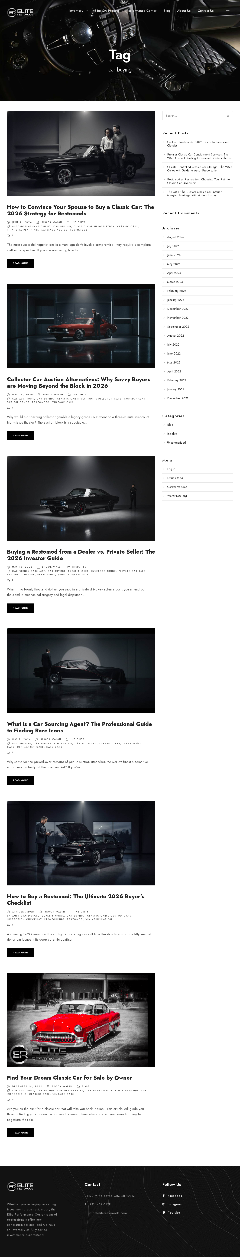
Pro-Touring (54, 919)
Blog (167, 10)
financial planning (22, 230)
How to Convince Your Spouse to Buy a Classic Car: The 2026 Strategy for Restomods (80, 210)
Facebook (175, 1196)
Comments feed (177, 487)
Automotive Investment (31, 226)
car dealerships (70, 1090)
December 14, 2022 (27, 1086)
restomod (75, 919)
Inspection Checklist (24, 919)
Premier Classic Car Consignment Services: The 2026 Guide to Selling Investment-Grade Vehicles (199, 156)
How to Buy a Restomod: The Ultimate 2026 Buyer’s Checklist (75, 899)
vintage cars (63, 402)
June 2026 (174, 255)
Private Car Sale (132, 571)
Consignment (135, 398)
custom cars (121, 915)
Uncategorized (176, 443)
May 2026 (173, 264)
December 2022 (178, 309)
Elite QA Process (107, 10)
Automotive (21, 743)
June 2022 (174, 354)
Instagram (174, 1204)
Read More (20, 263)
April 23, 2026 (23, 911)
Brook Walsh (52, 222)
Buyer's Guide (53, 915)
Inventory (76, 10)
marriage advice (54, 230)
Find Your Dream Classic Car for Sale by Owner (69, 1078)
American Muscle (26, 915)
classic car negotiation (94, 226)
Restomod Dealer (21, 574)
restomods (79, 230)
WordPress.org (177, 496)
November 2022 (178, 318)
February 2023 (176, 291)
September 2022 (178, 327)
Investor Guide (103, 571)
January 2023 (175, 300)
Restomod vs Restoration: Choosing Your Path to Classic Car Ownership (198, 181)
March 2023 (175, 282)
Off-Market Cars (30, 747)
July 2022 (173, 345)
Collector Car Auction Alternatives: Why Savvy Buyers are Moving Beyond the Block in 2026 (78, 382)
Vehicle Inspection (73, 574)
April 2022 (174, 371)
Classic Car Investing (75, 398)
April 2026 (174, 273)
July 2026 (173, 246)
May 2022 (173, 362)
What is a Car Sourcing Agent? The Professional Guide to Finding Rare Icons (79, 727)
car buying (62, 226)
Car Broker (43, 743)
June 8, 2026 (22, 222)
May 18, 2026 (22, 567)
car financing (127, 1090)
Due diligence (18, 402)
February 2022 (176, 380)
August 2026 (175, 237)
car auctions (23, 398)
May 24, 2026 (22, 394)
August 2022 (175, 336)
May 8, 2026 (21, 739)
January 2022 (175, 389)
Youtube (174, 1212)
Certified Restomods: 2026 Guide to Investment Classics (198, 144)
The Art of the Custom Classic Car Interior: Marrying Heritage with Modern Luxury (195, 193)
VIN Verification (99, 919)
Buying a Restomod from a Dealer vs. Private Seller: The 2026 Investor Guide (81, 555)
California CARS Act (28, 571)
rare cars (54, 747)
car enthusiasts (99, 1090)
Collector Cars (109, 398)
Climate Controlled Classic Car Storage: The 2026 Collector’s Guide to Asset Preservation (199, 169)
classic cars (127, 226)
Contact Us (206, 10)
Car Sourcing (86, 743)
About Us (184, 10)
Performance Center (142, 10)
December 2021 (177, 398)
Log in (171, 469)
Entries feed (175, 478)
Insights (79, 222)
